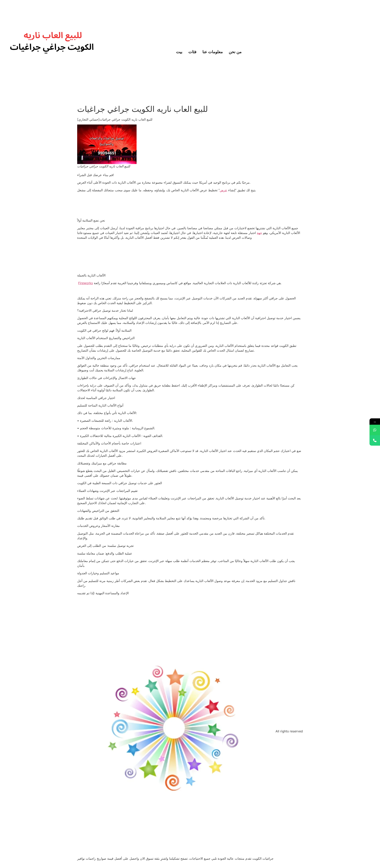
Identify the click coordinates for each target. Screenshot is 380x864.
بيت (179, 51)
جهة (259, 233)
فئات (192, 51)
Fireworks (85, 283)
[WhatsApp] (375, 430)
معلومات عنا (212, 51)
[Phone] (375, 440)
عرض (223, 190)
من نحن (235, 51)
